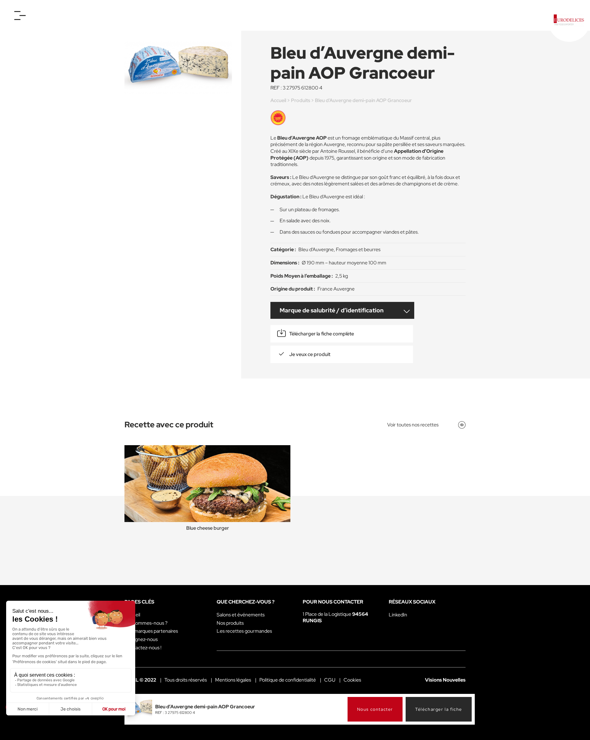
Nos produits (230, 623)
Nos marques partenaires (151, 631)
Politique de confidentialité (287, 680)
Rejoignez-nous (141, 639)
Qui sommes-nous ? (145, 623)
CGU (329, 680)
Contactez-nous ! (142, 647)
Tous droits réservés (185, 680)
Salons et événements (241, 614)
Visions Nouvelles (445, 680)
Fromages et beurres (358, 249)
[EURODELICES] (569, 21)
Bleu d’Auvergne (316, 249)
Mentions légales (233, 680)
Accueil (278, 100)
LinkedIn (398, 614)
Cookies (352, 680)
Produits (300, 100)
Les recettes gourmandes (244, 631)
